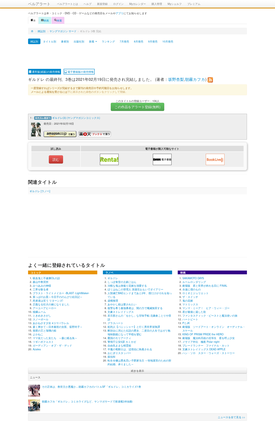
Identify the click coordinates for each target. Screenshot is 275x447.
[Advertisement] (137, 56)
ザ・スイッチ (190, 297)
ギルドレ (113, 278)
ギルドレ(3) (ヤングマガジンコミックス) (76, 118)
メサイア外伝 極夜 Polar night (200, 342)
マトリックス (190, 304)
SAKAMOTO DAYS (193, 278)
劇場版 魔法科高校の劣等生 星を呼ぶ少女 (208, 338)
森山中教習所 (40, 282)
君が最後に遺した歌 (194, 312)
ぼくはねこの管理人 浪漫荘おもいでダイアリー (135, 289)
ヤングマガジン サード (63, 31)
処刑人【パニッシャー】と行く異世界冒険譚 (134, 327)
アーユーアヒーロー (44, 308)
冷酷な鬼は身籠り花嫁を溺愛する (127, 285)
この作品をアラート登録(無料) (137, 106)
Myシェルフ (175, 4)
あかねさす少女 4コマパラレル (51, 323)
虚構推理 (113, 300)
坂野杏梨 (176, 79)
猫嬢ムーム (39, 312)
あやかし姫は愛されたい (122, 304)
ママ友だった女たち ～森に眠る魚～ (55, 338)
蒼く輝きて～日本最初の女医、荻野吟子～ (57, 327)
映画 (46, 20)
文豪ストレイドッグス (121, 312)
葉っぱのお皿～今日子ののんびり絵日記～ (57, 297)
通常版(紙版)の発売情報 (45, 72)
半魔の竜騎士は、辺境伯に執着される (130, 349)
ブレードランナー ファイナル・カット (206, 345)
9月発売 (153, 41)
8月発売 (138, 41)
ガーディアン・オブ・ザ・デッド (52, 345)
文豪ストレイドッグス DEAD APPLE (203, 349)
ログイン (118, 4)
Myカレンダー (137, 4)
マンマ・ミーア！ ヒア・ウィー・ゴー (206, 308)
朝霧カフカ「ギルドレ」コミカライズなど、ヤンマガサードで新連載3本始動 (87, 401)
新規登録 (102, 4)
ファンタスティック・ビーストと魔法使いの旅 (209, 315)
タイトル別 (49, 41)
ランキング (108, 41)
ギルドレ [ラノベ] (40, 191)
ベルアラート (39, 3)
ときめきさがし (42, 315)
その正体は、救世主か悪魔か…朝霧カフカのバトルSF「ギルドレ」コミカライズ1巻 (91, 386)
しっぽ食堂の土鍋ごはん (122, 282)
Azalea (37, 349)
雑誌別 (41, 31)
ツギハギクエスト (43, 342)
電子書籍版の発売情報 (80, 72)
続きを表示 (137, 371)
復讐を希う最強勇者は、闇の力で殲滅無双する (135, 308)
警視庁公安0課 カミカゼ (122, 342)
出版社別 (79, 41)
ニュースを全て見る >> (231, 417)
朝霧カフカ (195, 79)
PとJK (186, 323)
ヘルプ (87, 4)
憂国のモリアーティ (119, 338)
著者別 (65, 41)
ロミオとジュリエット (195, 293)
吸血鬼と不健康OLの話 (46, 278)
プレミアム (193, 4)
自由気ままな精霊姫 (119, 345)
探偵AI (111, 356)
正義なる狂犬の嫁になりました (51, 304)
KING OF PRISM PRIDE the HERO (203, 334)
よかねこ (38, 334)
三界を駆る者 (40, 289)
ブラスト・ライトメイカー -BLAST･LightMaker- (61, 293)
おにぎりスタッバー (119, 353)
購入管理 (157, 4)
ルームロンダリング (194, 282)
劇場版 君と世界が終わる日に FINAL (204, 285)
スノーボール (40, 319)
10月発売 (167, 41)
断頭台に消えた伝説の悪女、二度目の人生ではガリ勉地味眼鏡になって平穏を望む (139, 332)
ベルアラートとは (67, 4)
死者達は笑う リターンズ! (48, 300)
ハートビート (190, 319)
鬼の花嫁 (187, 300)
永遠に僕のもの (191, 289)
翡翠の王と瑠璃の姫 (44, 330)
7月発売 (124, 41)
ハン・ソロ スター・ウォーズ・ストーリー (208, 353)
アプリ (119, 13)
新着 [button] (92, 41)
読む (56, 159)
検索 (59, 20)
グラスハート (115, 323)
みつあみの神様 (42, 285)
